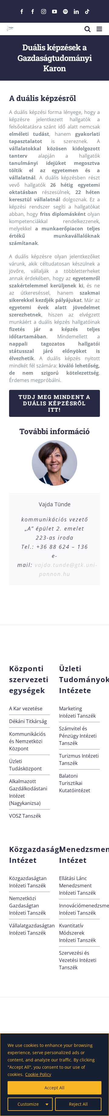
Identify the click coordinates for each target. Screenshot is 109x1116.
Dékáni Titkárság (28, 721)
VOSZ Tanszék (25, 816)
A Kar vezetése (25, 708)
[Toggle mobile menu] (100, 29)
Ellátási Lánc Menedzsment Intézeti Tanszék (77, 885)
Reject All (78, 1104)
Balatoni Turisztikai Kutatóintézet (74, 783)
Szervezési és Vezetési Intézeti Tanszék (77, 960)
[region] (54, 1074)
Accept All (54, 1088)
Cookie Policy (38, 1074)
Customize (28, 1104)
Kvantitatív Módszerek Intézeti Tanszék (77, 932)
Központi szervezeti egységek (28, 679)
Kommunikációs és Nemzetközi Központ (27, 741)
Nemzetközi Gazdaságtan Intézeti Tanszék (27, 905)
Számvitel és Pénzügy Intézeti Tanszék (78, 735)
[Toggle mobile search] (87, 29)
